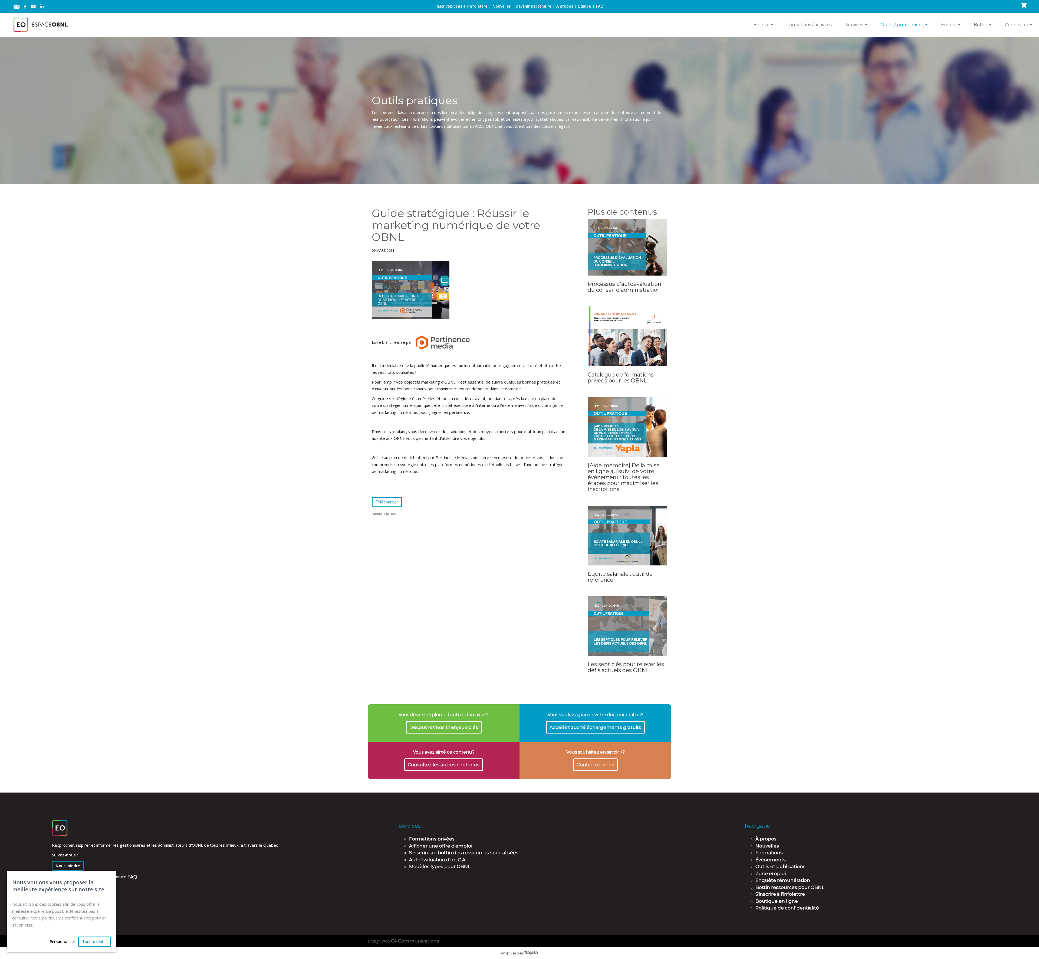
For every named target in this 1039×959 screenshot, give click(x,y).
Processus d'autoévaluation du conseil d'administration (624, 287)
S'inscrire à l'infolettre (780, 894)
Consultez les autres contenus (443, 764)
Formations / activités (809, 24)
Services (854, 24)
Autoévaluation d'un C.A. (437, 859)
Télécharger (387, 502)
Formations (769, 852)
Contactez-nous (595, 764)
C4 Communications (415, 941)
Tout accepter (94, 941)
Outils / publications (901, 24)
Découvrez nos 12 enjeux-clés (443, 727)
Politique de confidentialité (787, 908)
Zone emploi (770, 873)
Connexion (1016, 24)
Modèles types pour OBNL (440, 866)
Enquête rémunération (782, 880)
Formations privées (432, 839)
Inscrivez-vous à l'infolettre (461, 6)
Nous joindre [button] (68, 865)
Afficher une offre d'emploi (440, 846)
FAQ (599, 6)
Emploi (948, 24)
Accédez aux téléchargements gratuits (595, 727)
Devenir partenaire (533, 6)
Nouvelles (501, 6)
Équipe (584, 6)
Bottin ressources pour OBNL (789, 887)
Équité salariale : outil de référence (620, 577)
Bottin (980, 24)
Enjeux (761, 24)
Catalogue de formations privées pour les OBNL (621, 377)
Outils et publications (780, 866)
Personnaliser (62, 941)
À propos (564, 6)
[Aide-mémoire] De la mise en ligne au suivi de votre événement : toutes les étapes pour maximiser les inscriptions (624, 477)
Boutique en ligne (776, 901)
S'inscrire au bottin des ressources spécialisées (463, 852)
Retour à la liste (384, 514)
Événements (770, 859)
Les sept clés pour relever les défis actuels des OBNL (626, 667)
